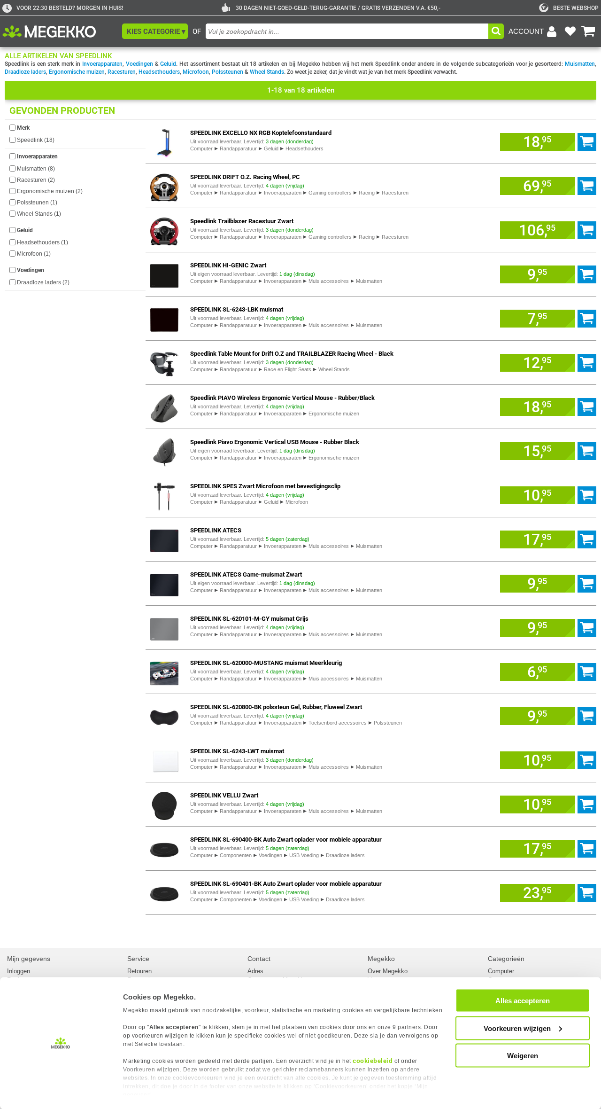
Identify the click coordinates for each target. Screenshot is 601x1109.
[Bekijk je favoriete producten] (570, 31)
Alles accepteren (522, 1001)
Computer (201, 148)
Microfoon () (34, 253)
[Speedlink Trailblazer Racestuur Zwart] (164, 230)
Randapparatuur (238, 148)
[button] (155, 31)
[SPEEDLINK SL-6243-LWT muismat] (164, 760)
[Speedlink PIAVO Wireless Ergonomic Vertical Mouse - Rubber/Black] (164, 407)
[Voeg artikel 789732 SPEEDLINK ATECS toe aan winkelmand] (587, 539)
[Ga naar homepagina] (59, 31)
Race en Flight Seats (287, 369)
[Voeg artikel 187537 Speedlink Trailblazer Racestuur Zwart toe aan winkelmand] (587, 230)
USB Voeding (304, 855)
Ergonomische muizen (77, 72)
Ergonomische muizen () (50, 191)
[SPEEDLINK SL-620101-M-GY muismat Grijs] (164, 627)
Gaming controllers (330, 192)
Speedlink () (35, 140)
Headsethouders (159, 72)
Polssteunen (227, 72)
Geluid (168, 64)
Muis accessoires (328, 281)
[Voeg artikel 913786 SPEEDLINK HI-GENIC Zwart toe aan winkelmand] (587, 274)
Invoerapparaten (102, 64)
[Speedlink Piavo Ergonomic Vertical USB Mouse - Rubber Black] (164, 451)
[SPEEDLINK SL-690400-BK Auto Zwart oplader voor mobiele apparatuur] (164, 848)
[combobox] (347, 31)
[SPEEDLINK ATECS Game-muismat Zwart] (164, 583)
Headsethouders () (42, 242)
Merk (23, 128)
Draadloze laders (25, 72)
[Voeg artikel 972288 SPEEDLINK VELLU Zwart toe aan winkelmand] (587, 804)
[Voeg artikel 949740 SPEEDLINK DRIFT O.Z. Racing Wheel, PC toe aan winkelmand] (587, 186)
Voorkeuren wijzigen (517, 1028)
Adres (255, 971)
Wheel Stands (267, 72)
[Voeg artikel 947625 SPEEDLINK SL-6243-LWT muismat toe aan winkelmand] (587, 760)
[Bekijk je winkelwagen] (588, 31)
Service (138, 958)
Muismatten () (36, 168)
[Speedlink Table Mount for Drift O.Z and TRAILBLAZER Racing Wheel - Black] (164, 362)
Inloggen (18, 971)
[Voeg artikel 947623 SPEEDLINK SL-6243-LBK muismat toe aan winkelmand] (587, 319)
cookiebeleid (373, 1060)
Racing (367, 192)
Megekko (381, 958)
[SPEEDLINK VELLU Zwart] (164, 804)
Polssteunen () (37, 202)
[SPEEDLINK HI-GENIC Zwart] (164, 274)
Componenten (236, 855)
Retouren (139, 971)
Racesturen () (36, 180)
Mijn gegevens (28, 958)
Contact (258, 958)
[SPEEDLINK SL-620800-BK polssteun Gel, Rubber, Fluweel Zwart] (164, 716)
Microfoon (196, 72)
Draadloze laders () (43, 282)
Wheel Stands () (39, 214)
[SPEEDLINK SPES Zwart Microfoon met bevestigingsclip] (164, 495)
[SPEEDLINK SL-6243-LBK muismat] (164, 318)
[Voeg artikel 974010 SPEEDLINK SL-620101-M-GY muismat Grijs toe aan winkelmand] (587, 628)
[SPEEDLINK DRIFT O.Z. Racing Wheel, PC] (164, 186)
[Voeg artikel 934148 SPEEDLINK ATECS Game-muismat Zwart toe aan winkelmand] (587, 584)
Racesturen (122, 72)
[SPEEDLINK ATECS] (164, 539)
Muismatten (580, 64)
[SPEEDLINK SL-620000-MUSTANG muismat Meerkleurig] (164, 672)
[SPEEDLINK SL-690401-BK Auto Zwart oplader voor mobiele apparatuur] (164, 892)
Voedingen (139, 64)
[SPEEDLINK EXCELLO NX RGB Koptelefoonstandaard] (164, 142)
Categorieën (506, 958)
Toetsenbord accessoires (337, 723)
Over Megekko (388, 971)
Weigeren (522, 1056)
